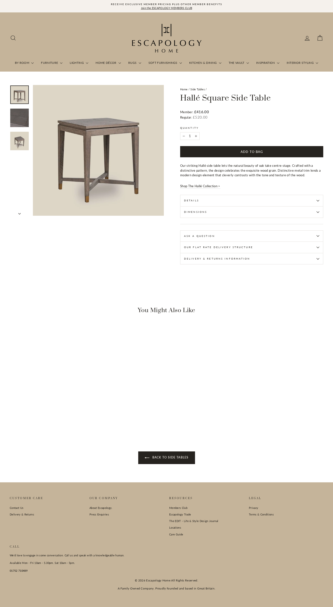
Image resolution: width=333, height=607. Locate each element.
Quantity (189, 127)
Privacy (253, 507)
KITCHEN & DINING (203, 63)
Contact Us (16, 507)
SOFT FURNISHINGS (163, 63)
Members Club (178, 507)
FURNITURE (50, 63)
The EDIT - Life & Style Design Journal (193, 521)
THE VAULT (237, 63)
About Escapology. (101, 507)
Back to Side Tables (170, 457)
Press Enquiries (99, 514)
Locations (175, 527)
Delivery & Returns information (217, 258)
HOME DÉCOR (106, 63)
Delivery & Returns (22, 514)
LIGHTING (77, 63)
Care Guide (176, 534)
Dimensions (195, 211)
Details (191, 200)
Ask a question (199, 235)
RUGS (132, 63)
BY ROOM (22, 63)
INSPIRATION (266, 63)
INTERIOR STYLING (301, 63)
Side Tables (197, 89)
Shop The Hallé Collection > (200, 186)
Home (183, 89)
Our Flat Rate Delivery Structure (218, 247)
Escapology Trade (180, 514)
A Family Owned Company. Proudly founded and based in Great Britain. (166, 588)
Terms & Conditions (261, 514)
